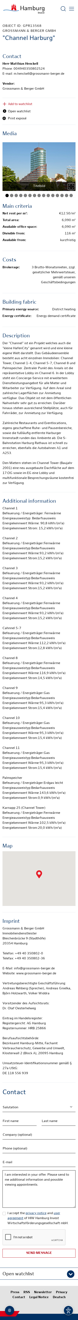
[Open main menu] (71, 9)
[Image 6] (30, 195)
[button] (39, 1273)
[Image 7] (34, 195)
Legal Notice (39, 1297)
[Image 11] (52, 195)
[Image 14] (66, 195)
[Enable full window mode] (71, 186)
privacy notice (36, 1213)
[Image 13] (62, 195)
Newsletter (43, 1292)
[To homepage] (24, 9)
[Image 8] (39, 195)
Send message (39, 1253)
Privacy (61, 1292)
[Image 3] (16, 195)
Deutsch (59, 1297)
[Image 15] (71, 195)
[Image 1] (7, 195)
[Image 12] (57, 195)
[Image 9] (43, 195)
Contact (18, 1297)
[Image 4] (20, 195)
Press (15, 1292)
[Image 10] (48, 195)
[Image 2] (11, 195)
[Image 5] (25, 195)
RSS (27, 1292)
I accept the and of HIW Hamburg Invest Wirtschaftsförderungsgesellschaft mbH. (37, 1218)
